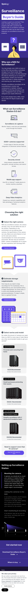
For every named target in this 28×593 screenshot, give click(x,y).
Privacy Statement (6, 581)
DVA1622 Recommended (14, 437)
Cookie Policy (17, 581)
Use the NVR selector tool (14, 452)
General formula (9, 300)
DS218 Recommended (14, 369)
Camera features (9, 248)
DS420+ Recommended (14, 402)
